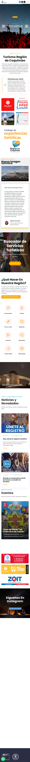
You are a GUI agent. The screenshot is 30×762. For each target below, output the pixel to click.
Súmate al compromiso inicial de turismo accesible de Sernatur (14, 480)
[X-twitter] (24, 2)
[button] (3, 759)
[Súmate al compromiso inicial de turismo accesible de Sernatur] (15, 462)
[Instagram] (22, 2)
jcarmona (7, 435)
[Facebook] (20, 2)
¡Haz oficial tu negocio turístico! (15, 439)
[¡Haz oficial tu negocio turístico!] (15, 423)
